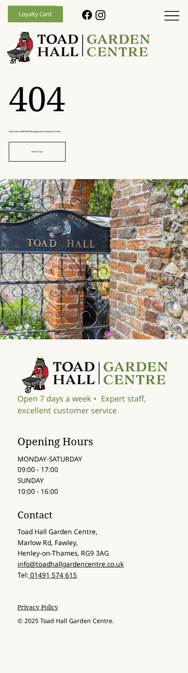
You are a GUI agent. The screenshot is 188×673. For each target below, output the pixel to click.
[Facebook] (87, 14)
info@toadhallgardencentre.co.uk (70, 564)
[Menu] (171, 16)
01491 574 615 (52, 575)
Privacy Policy (37, 607)
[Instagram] (100, 14)
